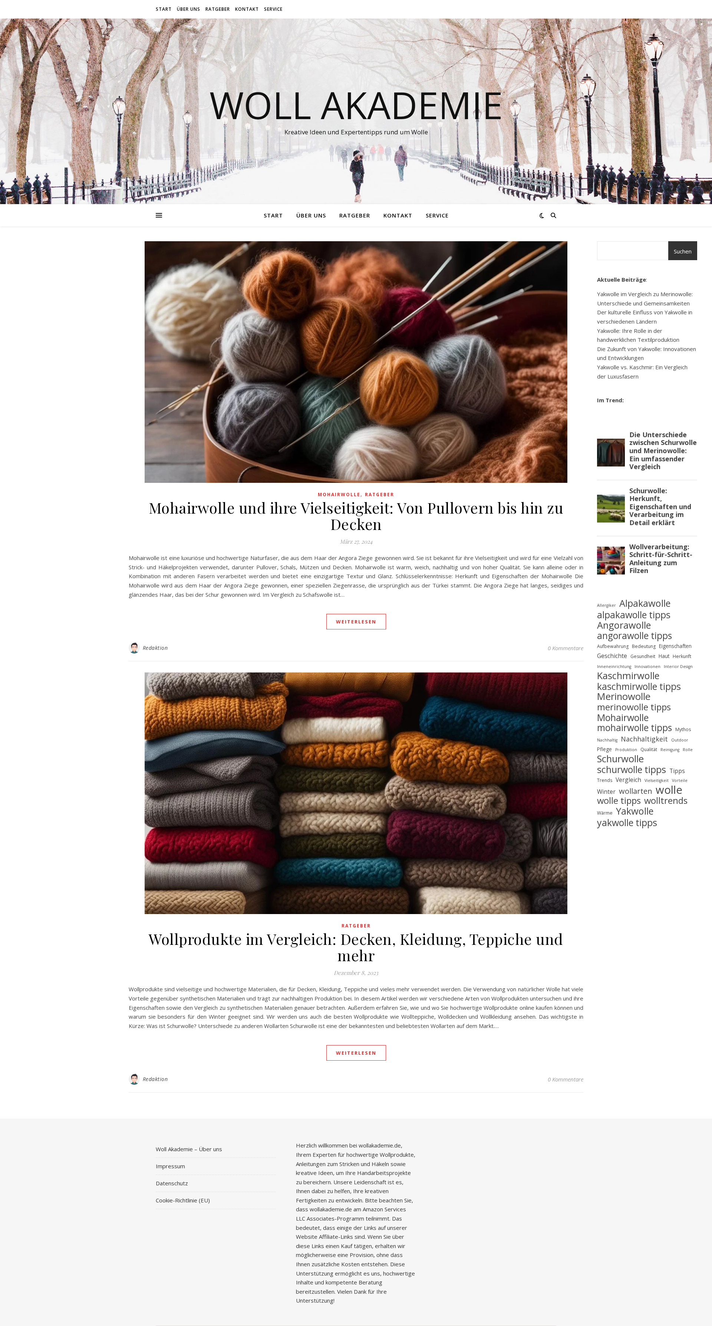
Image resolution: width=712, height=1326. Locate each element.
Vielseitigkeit (657, 780)
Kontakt (247, 9)
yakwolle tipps (627, 822)
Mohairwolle (339, 494)
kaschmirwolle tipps (639, 686)
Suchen (683, 251)
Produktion (626, 749)
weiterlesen (356, 621)
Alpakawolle (644, 603)
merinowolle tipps (634, 707)
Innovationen (647, 666)
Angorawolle (624, 625)
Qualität (648, 749)
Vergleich (628, 780)
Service (273, 9)
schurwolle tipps (631, 769)
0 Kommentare (565, 648)
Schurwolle (620, 759)
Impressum (170, 1166)
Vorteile (680, 780)
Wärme (605, 813)
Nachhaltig (607, 740)
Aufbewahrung (613, 646)
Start (164, 9)
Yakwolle (634, 811)
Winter (606, 792)
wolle (669, 790)
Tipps (677, 771)
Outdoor (679, 740)
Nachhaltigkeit (644, 738)
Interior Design (678, 666)
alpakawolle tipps (633, 614)
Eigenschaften (675, 645)
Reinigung (669, 749)
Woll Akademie (356, 104)
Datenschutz (172, 1183)
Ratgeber (217, 9)
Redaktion (155, 647)
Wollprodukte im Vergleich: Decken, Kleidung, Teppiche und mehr (356, 947)
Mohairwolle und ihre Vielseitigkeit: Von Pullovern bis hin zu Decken (356, 516)
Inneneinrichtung (614, 666)
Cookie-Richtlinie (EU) (183, 1200)
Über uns (188, 9)
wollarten (635, 791)
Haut (664, 655)
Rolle (688, 749)
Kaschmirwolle (628, 675)
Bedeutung (644, 646)
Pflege (604, 749)
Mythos (683, 729)
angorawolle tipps (634, 636)
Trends (604, 780)
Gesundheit (642, 656)
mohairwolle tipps (634, 728)
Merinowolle (623, 696)
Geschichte (612, 656)
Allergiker (606, 605)
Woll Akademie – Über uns (189, 1149)
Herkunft (682, 656)
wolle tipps (619, 800)
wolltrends (666, 800)
